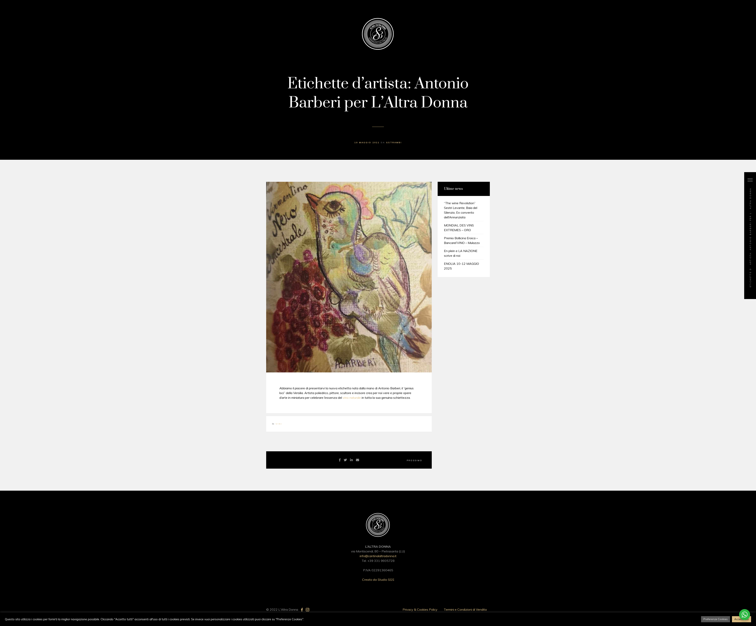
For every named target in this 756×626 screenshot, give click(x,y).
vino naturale (352, 398)
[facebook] (339, 459)
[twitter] (345, 459)
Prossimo (414, 460)
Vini (279, 424)
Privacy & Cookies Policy (420, 609)
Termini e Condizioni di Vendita (465, 609)
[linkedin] (351, 459)
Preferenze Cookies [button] (715, 619)
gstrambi (394, 142)
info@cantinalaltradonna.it (378, 556)
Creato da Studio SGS (378, 580)
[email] (357, 459)
